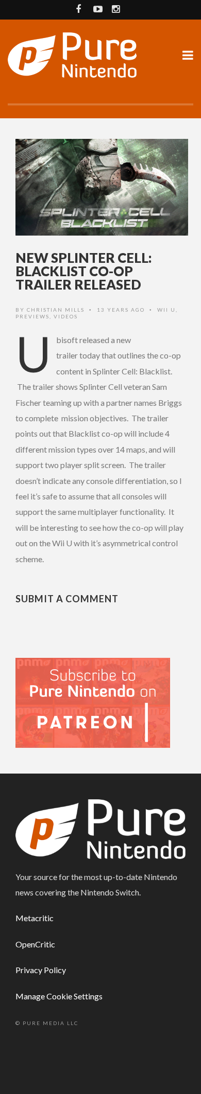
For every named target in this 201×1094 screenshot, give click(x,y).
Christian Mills (56, 310)
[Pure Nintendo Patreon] (92, 701)
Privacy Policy (40, 970)
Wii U (166, 310)
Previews (32, 316)
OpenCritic (35, 944)
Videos (66, 316)
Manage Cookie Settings (59, 996)
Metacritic (34, 918)
